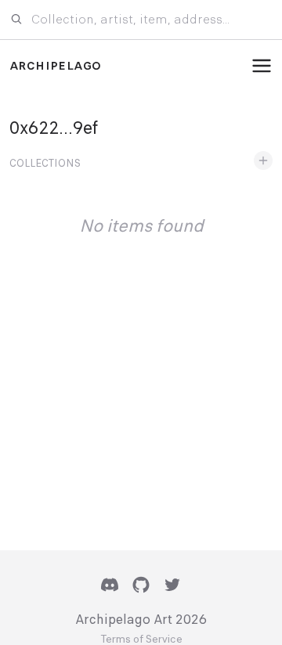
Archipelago (55, 65)
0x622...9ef (53, 128)
